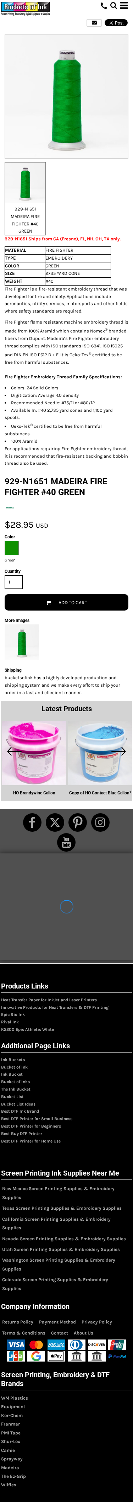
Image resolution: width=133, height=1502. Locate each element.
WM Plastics (14, 1398)
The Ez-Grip (13, 1476)
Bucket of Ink (14, 1067)
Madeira (10, 1467)
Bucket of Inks (15, 1081)
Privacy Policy (97, 1322)
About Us (83, 1333)
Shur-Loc (10, 1441)
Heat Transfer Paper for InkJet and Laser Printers (49, 999)
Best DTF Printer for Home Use (31, 1141)
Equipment (13, 1406)
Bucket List (12, 1096)
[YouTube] (66, 842)
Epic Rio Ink (13, 1014)
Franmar (10, 1424)
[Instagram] (100, 822)
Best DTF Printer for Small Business (36, 1118)
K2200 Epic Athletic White (27, 1029)
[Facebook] (32, 822)
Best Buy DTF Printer (21, 1133)
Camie (8, 1450)
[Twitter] (55, 822)
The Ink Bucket (16, 1089)
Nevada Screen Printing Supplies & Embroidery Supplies (64, 1238)
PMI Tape (11, 1433)
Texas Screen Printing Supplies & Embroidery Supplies (62, 1208)
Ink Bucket (12, 1074)
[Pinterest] (77, 822)
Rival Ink (10, 1021)
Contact (59, 1333)
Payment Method (57, 1322)
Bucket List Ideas (18, 1104)
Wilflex (8, 1484)
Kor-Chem (12, 1415)
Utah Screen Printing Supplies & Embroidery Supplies (61, 1249)
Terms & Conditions (23, 1333)
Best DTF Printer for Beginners (31, 1126)
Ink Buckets (13, 1059)
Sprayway (12, 1458)
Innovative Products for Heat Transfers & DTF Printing (55, 1007)
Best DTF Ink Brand (20, 1111)
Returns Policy (17, 1322)
